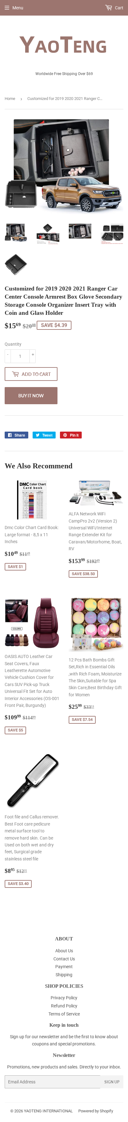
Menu (17, 7)
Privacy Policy (64, 997)
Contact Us (64, 958)
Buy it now (31, 395)
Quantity (13, 344)
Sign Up (111, 1082)
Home (10, 98)
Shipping (64, 974)
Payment (64, 966)
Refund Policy (64, 1005)
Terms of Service (64, 1013)
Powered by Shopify (95, 1111)
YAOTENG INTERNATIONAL (48, 1111)
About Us (64, 950)
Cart (118, 7)
